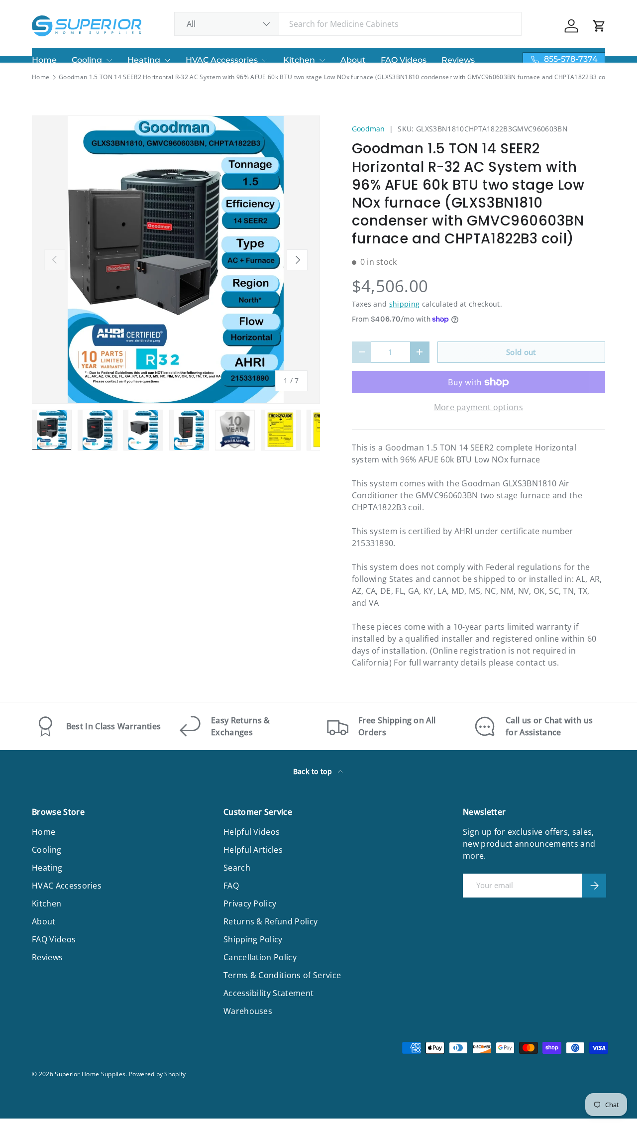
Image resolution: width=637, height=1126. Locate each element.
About (353, 60)
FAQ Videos (403, 60)
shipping (404, 304)
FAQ (231, 885)
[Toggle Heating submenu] (167, 60)
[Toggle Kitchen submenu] (322, 60)
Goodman (368, 128)
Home (44, 60)
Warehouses (247, 1011)
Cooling (87, 60)
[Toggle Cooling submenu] (109, 60)
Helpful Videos (251, 831)
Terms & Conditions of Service (282, 975)
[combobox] (348, 23)
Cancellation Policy (260, 957)
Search (236, 867)
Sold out (521, 352)
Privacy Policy (249, 903)
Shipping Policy (253, 939)
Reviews (458, 60)
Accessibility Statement (268, 993)
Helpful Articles (253, 849)
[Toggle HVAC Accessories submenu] (265, 60)
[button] (599, 26)
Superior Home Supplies (90, 1074)
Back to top (313, 771)
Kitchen (299, 60)
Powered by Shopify (157, 1074)
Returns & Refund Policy (270, 921)
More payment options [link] (478, 407)
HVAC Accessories (222, 60)
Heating (143, 60)
